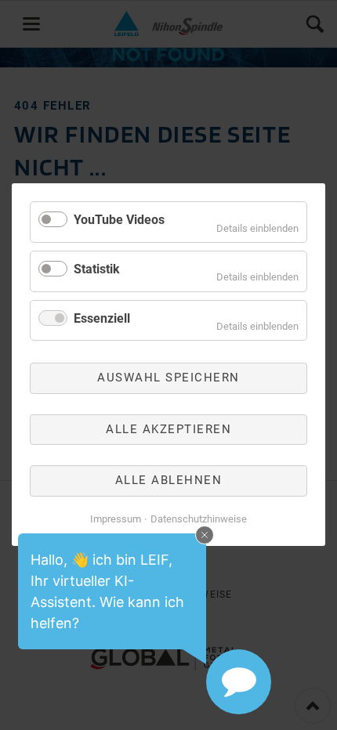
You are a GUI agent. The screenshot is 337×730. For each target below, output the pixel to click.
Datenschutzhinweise (198, 519)
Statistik (97, 269)
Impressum (115, 519)
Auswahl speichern (168, 378)
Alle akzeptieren (168, 429)
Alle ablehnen (169, 481)
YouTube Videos (119, 219)
